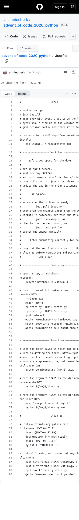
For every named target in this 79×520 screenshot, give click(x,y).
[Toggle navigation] (6, 6)
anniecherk (18, 19)
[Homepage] (39, 6)
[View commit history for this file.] (73, 72)
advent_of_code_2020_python (30, 25)
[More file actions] (74, 93)
